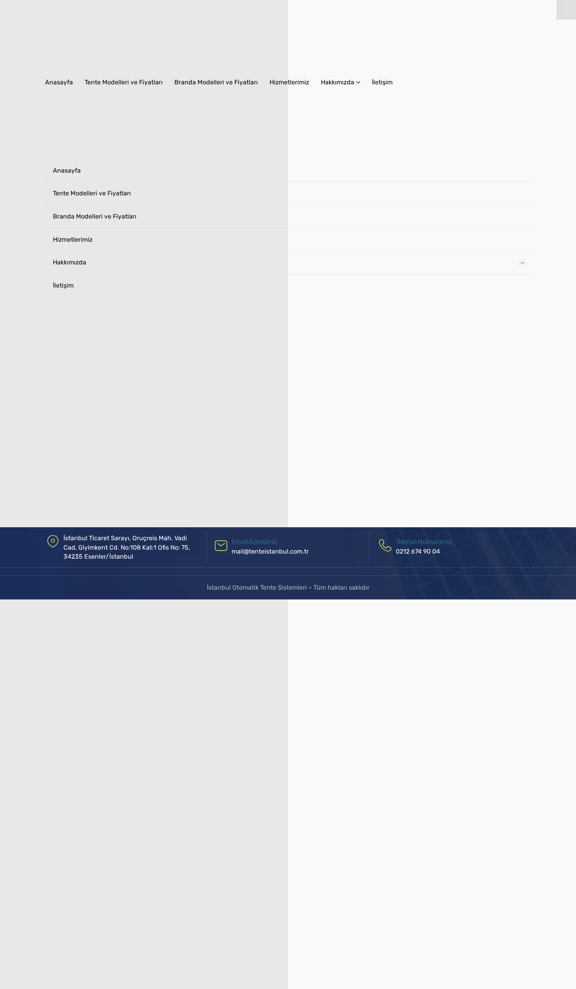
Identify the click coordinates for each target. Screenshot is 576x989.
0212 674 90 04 (418, 551)
